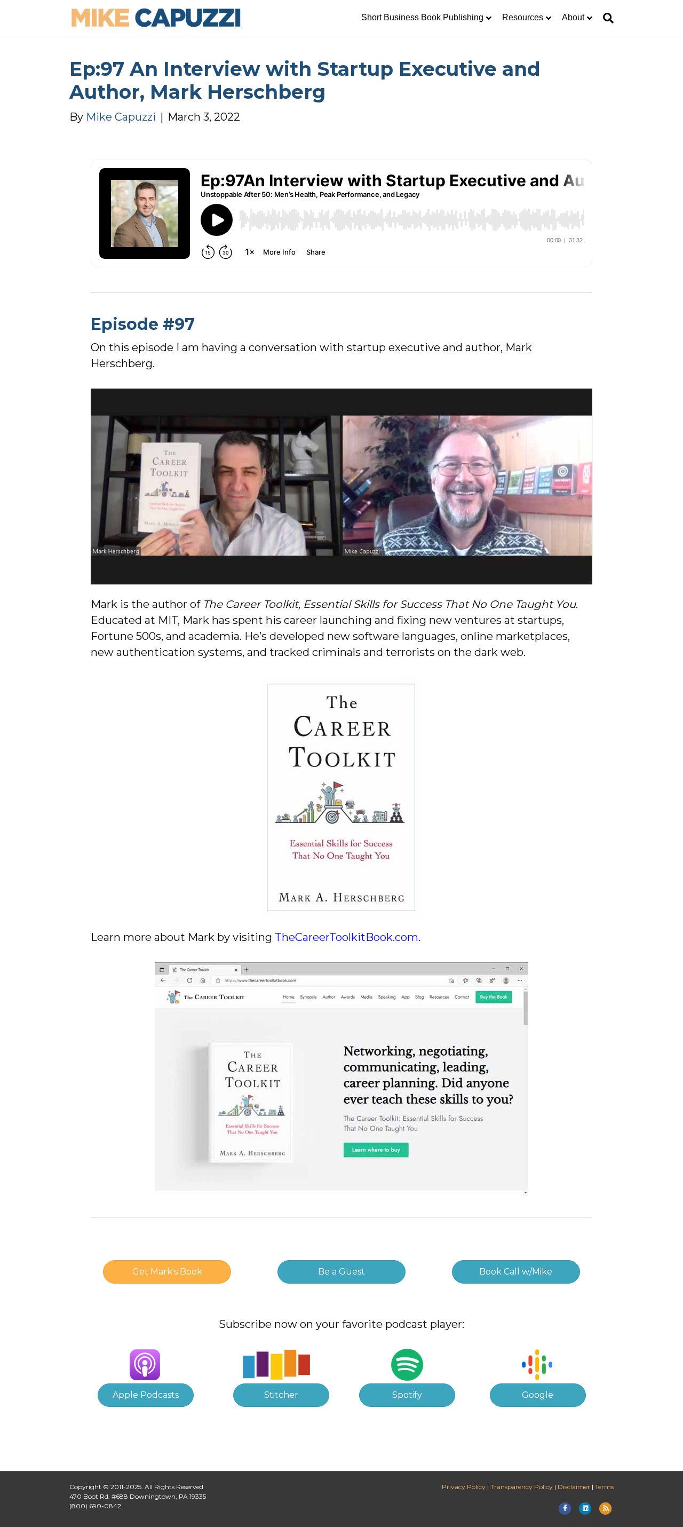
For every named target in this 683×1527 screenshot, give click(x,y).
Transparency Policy (521, 1487)
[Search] (606, 18)
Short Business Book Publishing (422, 17)
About (573, 17)
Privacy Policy (464, 1487)
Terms (604, 1487)
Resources (522, 17)
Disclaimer (574, 1487)
